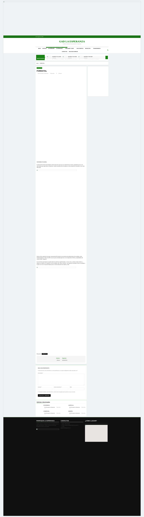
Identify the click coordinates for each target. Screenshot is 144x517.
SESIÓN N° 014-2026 (72, 56)
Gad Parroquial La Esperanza (43, 73)
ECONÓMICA (46, 405)
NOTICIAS (44, 48)
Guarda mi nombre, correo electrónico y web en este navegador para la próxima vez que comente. (57, 391)
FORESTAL (44, 353)
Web (71, 387)
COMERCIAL (46, 411)
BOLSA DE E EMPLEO (73, 51)
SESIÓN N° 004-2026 (88, 56)
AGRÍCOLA (71, 405)
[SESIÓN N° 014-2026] (65, 58)
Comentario (40, 373)
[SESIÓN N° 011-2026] (49, 58)
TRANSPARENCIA (97, 48)
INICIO (39, 48)
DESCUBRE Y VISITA (69, 48)
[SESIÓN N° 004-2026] (80, 58)
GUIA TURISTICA (80, 48)
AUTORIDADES (51, 48)
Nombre (40, 387)
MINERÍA (70, 411)
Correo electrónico (58, 387)
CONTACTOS (64, 51)
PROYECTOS (87, 48)
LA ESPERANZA (59, 48)
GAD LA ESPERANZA (72, 41)
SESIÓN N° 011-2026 (56, 56)
